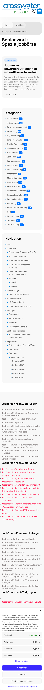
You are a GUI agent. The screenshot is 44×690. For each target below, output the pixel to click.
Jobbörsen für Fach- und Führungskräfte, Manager (21, 451)
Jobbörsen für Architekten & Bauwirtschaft (21, 426)
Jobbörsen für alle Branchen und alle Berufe (21, 601)
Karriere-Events (16, 318)
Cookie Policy (15, 349)
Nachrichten (11, 60)
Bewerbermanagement (17, 127)
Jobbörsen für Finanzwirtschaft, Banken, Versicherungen (20, 457)
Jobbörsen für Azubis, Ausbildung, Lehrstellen (17, 440)
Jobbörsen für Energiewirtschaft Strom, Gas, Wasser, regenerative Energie (20, 446)
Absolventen (12, 118)
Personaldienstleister (16, 190)
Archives (20, 25)
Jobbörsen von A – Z (17, 256)
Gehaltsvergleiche (15, 148)
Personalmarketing (15, 195)
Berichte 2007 (18, 365)
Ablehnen (22, 674)
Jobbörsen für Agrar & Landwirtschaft (19, 419)
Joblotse (12, 278)
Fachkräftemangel (15, 144)
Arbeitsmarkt (13, 123)
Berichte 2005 (18, 373)
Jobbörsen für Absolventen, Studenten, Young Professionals (20, 414)
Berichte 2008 (18, 361)
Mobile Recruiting (14, 178)
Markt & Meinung (14, 169)
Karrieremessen (14, 161)
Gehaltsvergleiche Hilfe (19, 294)
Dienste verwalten (21, 661)
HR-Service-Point (16, 302)
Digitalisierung (13, 135)
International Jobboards (19, 260)
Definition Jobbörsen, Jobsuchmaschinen (18, 273)
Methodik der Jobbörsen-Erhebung (20, 266)
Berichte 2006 (18, 369)
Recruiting (11, 203)
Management (13, 165)
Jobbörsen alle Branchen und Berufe (18, 409)
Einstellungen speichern (22, 681)
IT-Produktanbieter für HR (20, 306)
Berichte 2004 (18, 377)
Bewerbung (12, 131)
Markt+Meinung (17, 357)
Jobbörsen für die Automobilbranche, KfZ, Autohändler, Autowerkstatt (21, 430)
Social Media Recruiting (17, 207)
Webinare (13, 322)
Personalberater (14, 186)
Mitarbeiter (12, 173)
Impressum (33, 687)
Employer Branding (15, 140)
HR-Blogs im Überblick (18, 326)
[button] (40, 610)
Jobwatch (15, 286)
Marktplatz (11, 310)
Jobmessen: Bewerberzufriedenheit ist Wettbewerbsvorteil (20, 69)
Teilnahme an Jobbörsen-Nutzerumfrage (20, 336)
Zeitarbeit (11, 220)
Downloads (13, 314)
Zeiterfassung (13, 224)
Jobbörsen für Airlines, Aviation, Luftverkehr (22, 435)
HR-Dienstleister (14, 298)
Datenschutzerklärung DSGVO (18, 687)
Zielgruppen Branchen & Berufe (22, 252)
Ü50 (9, 212)
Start (9, 244)
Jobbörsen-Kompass (16, 331)
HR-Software (12, 152)
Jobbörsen (11, 157)
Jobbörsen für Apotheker (13, 422)
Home (7, 25)
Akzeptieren (22, 668)
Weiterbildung (13, 216)
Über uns (13, 353)
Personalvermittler (15, 199)
